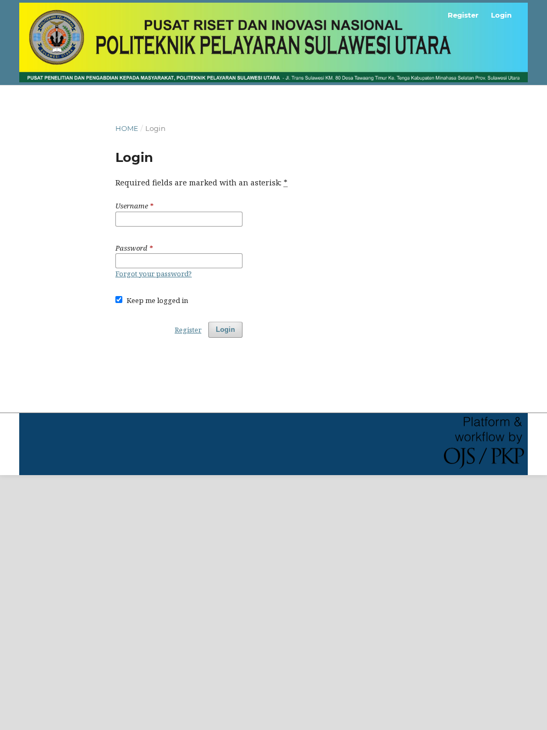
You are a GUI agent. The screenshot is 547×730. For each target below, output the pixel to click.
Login (501, 15)
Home (126, 128)
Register (463, 15)
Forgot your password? (153, 273)
